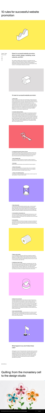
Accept (39, 411)
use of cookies (24, 411)
